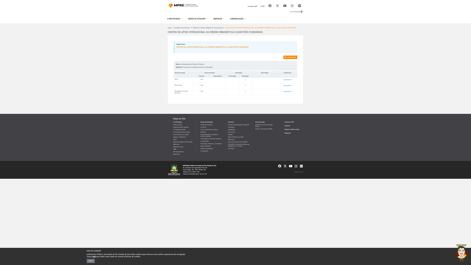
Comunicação (237, 19)
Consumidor (205, 141)
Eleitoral (203, 132)
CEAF (175, 139)
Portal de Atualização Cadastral (238, 125)
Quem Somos (177, 125)
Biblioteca (231, 139)
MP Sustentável (178, 152)
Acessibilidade (295, 12)
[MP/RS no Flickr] (299, 6)
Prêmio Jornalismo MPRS (263, 129)
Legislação (231, 130)
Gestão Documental (182, 28)
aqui (94, 256)
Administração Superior (181, 127)
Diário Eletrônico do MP (235, 137)
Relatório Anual (178, 147)
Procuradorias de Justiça (181, 132)
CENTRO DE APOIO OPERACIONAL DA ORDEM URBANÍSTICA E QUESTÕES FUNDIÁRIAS (212, 47)
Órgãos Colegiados (179, 137)
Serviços (217, 19)
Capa (170, 28)
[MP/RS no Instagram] (292, 6)
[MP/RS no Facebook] (270, 6)
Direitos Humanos (207, 125)
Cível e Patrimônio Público (209, 130)
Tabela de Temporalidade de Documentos (208, 28)
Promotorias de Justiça (181, 134)
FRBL (175, 149)
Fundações (204, 151)
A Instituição (174, 19)
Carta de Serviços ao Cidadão (238, 142)
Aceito (90, 261)
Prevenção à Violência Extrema (211, 139)
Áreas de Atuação (197, 19)
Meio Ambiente (205, 146)
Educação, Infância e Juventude (211, 144)
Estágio (230, 134)
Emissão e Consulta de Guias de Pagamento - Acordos (238, 145)
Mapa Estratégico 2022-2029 (182, 142)
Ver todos (231, 148)
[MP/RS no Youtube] (285, 6)
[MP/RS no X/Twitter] (277, 6)
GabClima (176, 154)
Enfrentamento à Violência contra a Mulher (209, 135)
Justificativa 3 (287, 79)
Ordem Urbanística (207, 148)
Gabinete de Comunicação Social (264, 125)
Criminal (203, 127)
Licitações (231, 127)
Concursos (231, 132)
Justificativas (291, 57)
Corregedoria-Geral (179, 130)
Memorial (176, 144)
